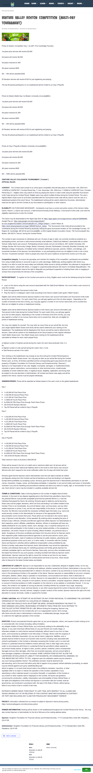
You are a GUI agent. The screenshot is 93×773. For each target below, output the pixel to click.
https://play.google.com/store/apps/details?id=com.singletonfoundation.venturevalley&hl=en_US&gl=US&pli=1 (26, 222)
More (79, 3)
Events (61, 3)
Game (33, 3)
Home (26, 3)
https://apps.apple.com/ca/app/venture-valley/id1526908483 (65, 218)
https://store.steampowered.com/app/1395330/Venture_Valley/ (24, 226)
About (70, 3)
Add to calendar (11, 736)
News (51, 3)
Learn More (77, 769)
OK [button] (86, 770)
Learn (42, 3)
